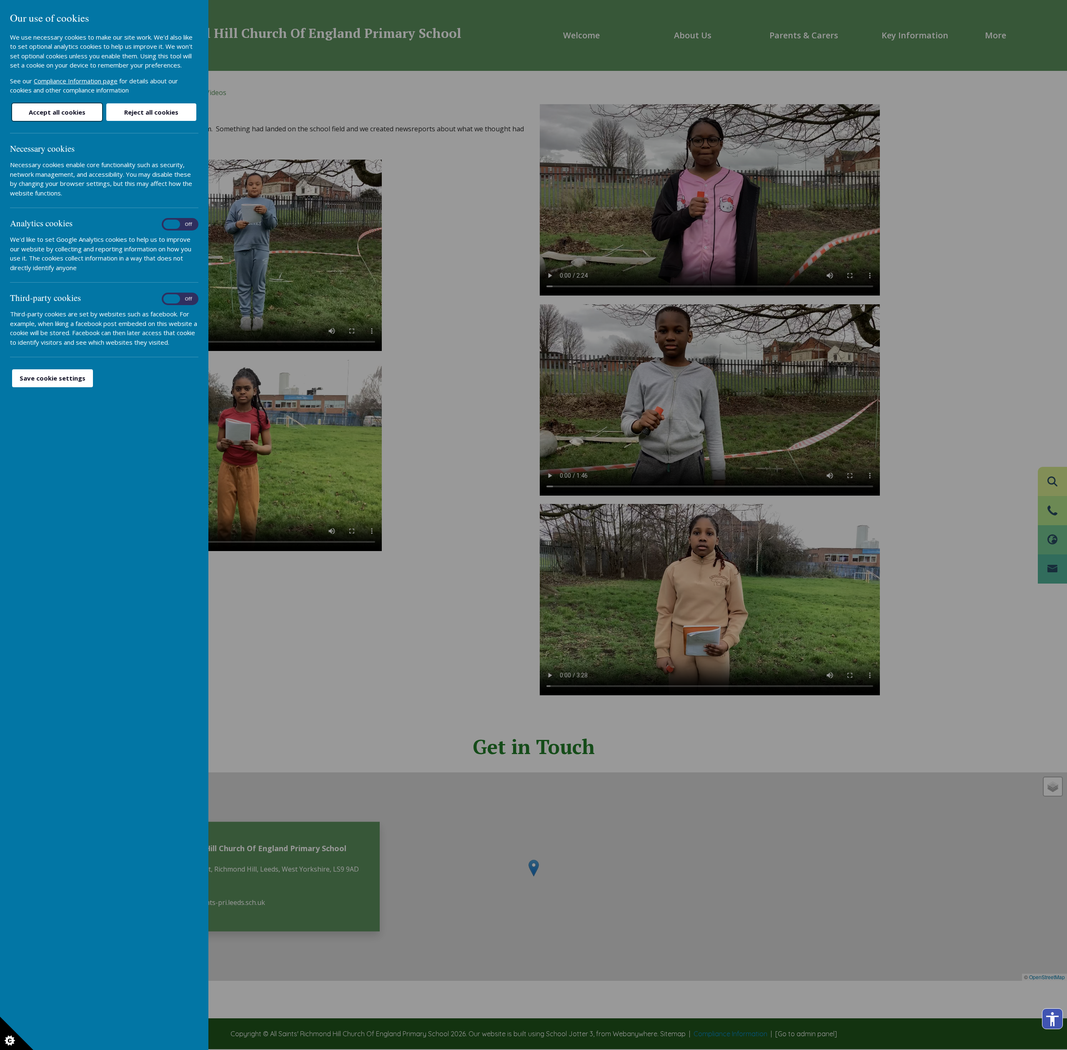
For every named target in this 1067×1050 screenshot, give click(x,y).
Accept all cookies (57, 112)
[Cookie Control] (16, 1033)
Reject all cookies (151, 112)
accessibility (1052, 1019)
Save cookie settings (52, 378)
